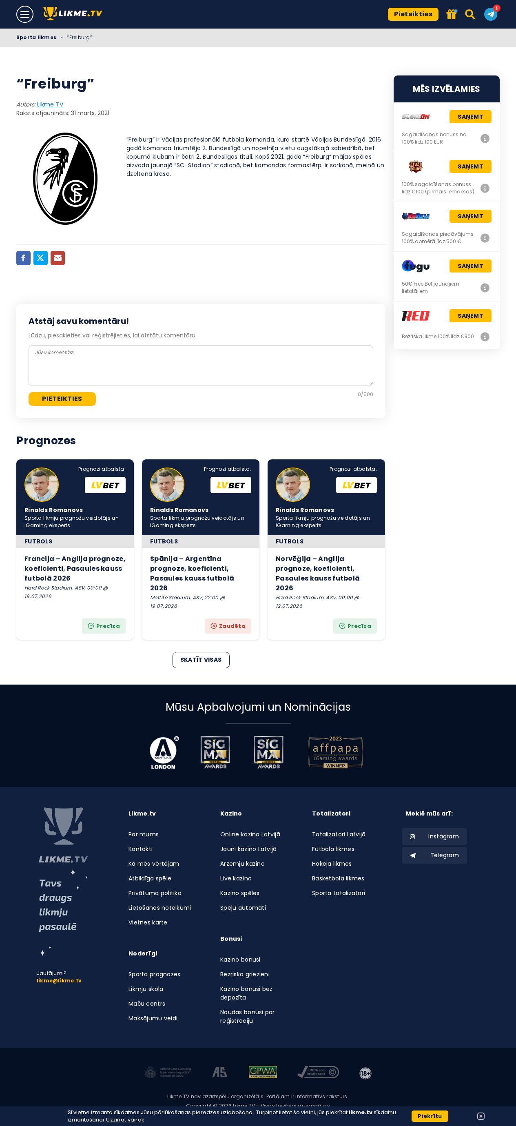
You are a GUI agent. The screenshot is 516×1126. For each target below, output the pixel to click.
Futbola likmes (333, 849)
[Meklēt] (470, 14)
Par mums (143, 834)
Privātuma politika (155, 893)
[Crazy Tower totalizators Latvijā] (485, 188)
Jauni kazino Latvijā (248, 849)
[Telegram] (490, 14)
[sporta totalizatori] (63, 913)
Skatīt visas (200, 660)
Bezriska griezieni (245, 974)
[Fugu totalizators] (485, 287)
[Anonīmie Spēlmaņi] (220, 1073)
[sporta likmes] (63, 835)
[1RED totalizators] (485, 336)
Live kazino (236, 878)
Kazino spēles (240, 893)
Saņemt (470, 117)
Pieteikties (413, 14)
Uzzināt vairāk (125, 1120)
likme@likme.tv (59, 980)
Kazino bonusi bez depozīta (246, 993)
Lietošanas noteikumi (159, 908)
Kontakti (140, 849)
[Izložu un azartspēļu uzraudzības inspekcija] (167, 1073)
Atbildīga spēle (149, 878)
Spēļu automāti (243, 908)
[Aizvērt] (481, 1116)
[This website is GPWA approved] (263, 1073)
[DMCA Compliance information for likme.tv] (318, 1073)
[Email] (58, 258)
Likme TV (50, 104)
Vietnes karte (148, 922)
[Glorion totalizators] (485, 138)
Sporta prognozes (154, 974)
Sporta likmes (36, 37)
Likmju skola (145, 989)
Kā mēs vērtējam (153, 864)
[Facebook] (23, 258)
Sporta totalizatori (338, 893)
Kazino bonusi (240, 959)
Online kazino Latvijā (250, 834)
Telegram (444, 855)
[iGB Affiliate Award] (164, 752)
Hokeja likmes (332, 864)
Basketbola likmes (338, 878)
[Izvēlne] (24, 14)
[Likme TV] (75, 14)
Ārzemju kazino (242, 864)
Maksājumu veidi (152, 1018)
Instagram (443, 836)
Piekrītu (430, 1116)
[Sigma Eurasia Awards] (215, 752)
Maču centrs (146, 1004)
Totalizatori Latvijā (339, 834)
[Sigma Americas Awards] (268, 752)
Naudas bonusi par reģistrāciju (247, 1016)
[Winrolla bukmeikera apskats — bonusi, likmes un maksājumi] (485, 237)
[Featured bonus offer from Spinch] (452, 14)
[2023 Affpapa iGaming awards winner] (335, 752)
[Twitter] (40, 258)
